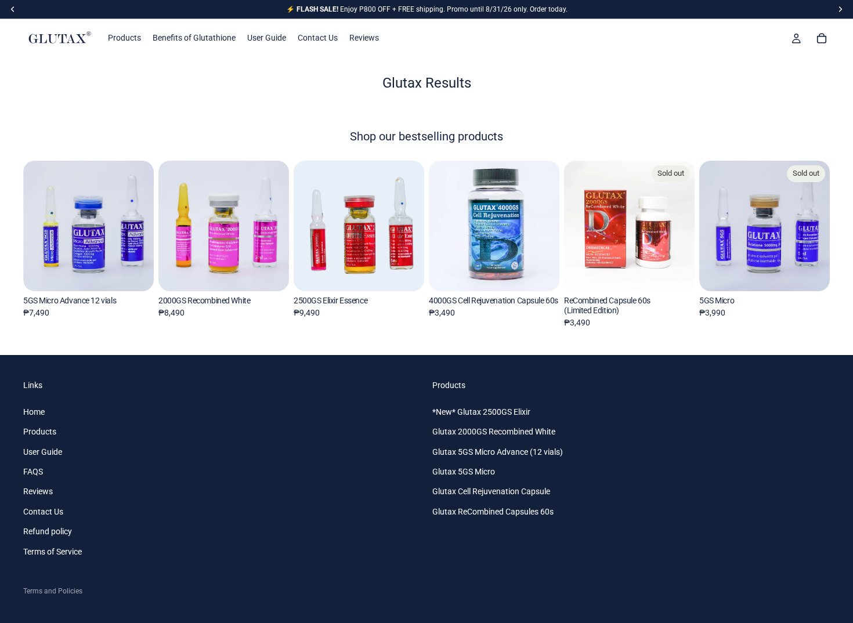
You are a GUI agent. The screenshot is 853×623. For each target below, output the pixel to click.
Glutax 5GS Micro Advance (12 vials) (497, 452)
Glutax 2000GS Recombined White (493, 432)
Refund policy (47, 531)
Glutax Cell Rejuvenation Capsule (491, 492)
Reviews (38, 492)
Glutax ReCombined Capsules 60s (493, 511)
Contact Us (43, 511)
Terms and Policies (52, 591)
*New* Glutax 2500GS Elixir (481, 411)
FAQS (33, 471)
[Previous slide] (36, 225)
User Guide (42, 452)
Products (39, 432)
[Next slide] (141, 225)
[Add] (135, 273)
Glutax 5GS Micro (463, 471)
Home (34, 411)
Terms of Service (52, 551)
